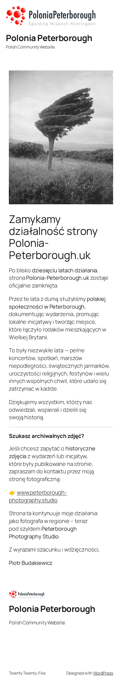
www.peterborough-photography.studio (38, 496)
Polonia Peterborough (49, 38)
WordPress (103, 673)
